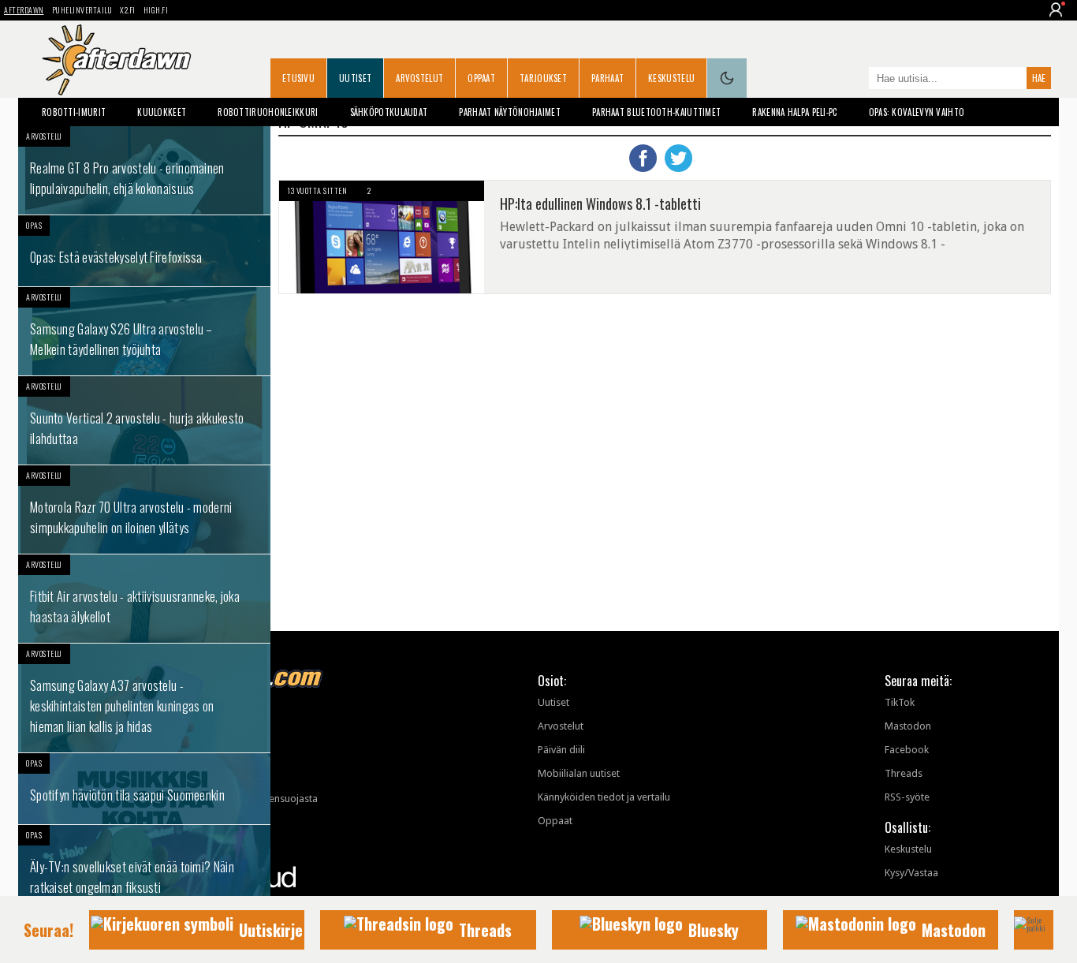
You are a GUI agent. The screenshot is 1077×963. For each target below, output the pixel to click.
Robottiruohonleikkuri (268, 112)
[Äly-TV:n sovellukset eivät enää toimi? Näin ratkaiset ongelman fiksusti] (144, 869)
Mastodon (908, 726)
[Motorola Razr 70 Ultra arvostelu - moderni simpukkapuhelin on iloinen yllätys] (144, 509)
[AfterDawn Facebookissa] (853, 79)
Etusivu (298, 78)
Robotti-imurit (74, 112)
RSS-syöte (907, 797)
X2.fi (128, 10)
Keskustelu (671, 78)
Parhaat (607, 78)
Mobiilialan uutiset (579, 773)
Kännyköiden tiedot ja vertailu (604, 797)
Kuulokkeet (161, 112)
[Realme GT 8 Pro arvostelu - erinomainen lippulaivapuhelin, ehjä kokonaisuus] (144, 170)
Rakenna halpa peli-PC (794, 112)
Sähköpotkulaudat (389, 112)
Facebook (907, 750)
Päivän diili (561, 750)
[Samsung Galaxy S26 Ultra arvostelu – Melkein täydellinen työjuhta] (144, 331)
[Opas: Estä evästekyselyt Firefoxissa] (144, 250)
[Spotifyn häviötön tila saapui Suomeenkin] (144, 788)
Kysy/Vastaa (911, 873)
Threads (903, 773)
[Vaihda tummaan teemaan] (727, 78)
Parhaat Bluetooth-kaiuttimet (656, 112)
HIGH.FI (156, 10)
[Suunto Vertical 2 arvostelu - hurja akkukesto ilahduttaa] (144, 420)
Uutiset (355, 78)
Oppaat (481, 78)
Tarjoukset (543, 78)
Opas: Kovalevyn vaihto (917, 112)
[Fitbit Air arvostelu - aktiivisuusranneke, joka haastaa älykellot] (144, 598)
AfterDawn (24, 10)
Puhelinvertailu (82, 10)
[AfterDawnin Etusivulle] (117, 59)
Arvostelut (419, 78)
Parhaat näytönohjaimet (510, 112)
